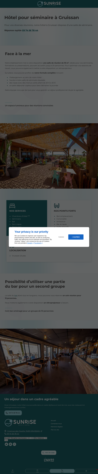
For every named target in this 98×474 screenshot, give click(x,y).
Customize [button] (61, 237)
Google (29, 243)
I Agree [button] (76, 237)
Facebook (37, 243)
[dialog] (49, 237)
